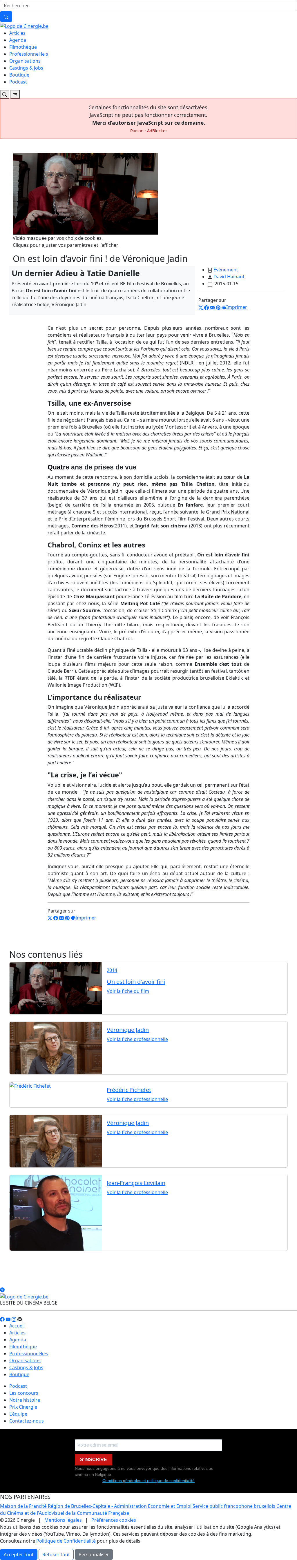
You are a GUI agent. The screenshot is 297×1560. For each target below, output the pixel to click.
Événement (225, 269)
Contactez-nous (26, 1421)
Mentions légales (63, 1520)
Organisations (25, 61)
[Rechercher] (6, 16)
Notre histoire (24, 1400)
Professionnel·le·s (28, 54)
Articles (17, 33)
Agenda (17, 40)
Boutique (19, 75)
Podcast (18, 82)
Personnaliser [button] (94, 1554)
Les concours (23, 1393)
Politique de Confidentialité (66, 1541)
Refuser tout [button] (56, 1554)
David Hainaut (229, 276)
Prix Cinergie (23, 1407)
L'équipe (18, 1414)
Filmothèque (23, 47)
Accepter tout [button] (19, 1554)
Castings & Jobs (26, 68)
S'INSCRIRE (93, 1459)
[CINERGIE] (24, 25)
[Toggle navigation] (4, 94)
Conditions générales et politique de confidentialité (148, 1480)
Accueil (17, 1326)
